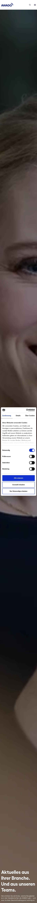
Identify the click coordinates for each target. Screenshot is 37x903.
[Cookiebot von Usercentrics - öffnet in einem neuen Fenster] (26, 410)
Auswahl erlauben (18, 484)
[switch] (32, 456)
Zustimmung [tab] (6, 415)
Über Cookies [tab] (30, 415)
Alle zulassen (18, 478)
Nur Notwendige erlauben (18, 491)
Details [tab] (18, 415)
